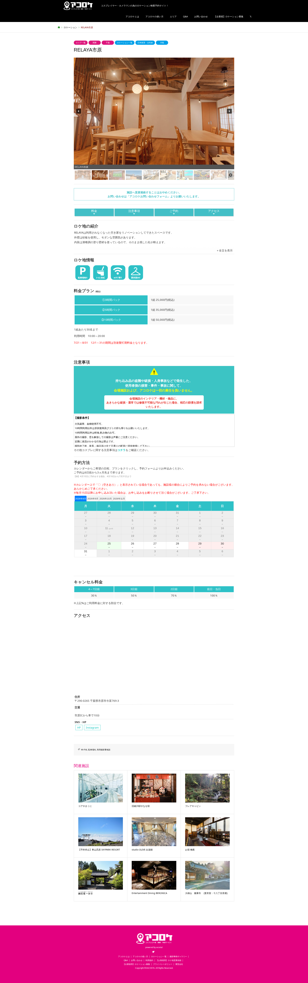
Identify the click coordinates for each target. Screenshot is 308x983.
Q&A (185, 16)
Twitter (153, 952)
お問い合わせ (201, 16)
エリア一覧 (81, 42)
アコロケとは (132, 16)
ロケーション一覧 (124, 42)
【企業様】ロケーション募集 (228, 16)
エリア (173, 16)
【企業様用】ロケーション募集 (136, 964)
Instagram (92, 727)
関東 (95, 42)
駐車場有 (92, 749)
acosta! (159, 947)
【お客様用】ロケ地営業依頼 (168, 960)
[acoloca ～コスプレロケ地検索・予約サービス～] (154, 944)
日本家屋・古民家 (145, 42)
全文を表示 (226, 250)
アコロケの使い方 (154, 16)
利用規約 (149, 960)
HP (79, 727)
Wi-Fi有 (84, 749)
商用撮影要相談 (103, 749)
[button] (78, 111)
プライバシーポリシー (162, 964)
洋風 (162, 42)
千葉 (108, 42)
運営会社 (179, 964)
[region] (154, 119)
